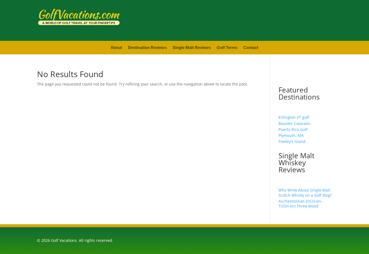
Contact (250, 48)
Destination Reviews (147, 48)
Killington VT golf (294, 117)
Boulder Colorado (294, 123)
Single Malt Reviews (192, 48)
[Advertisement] (260, 19)
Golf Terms (227, 48)
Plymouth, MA (291, 135)
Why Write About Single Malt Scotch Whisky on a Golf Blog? (305, 192)
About (116, 48)
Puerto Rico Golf (293, 129)
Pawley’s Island (292, 141)
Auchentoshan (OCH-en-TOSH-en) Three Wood (300, 204)
